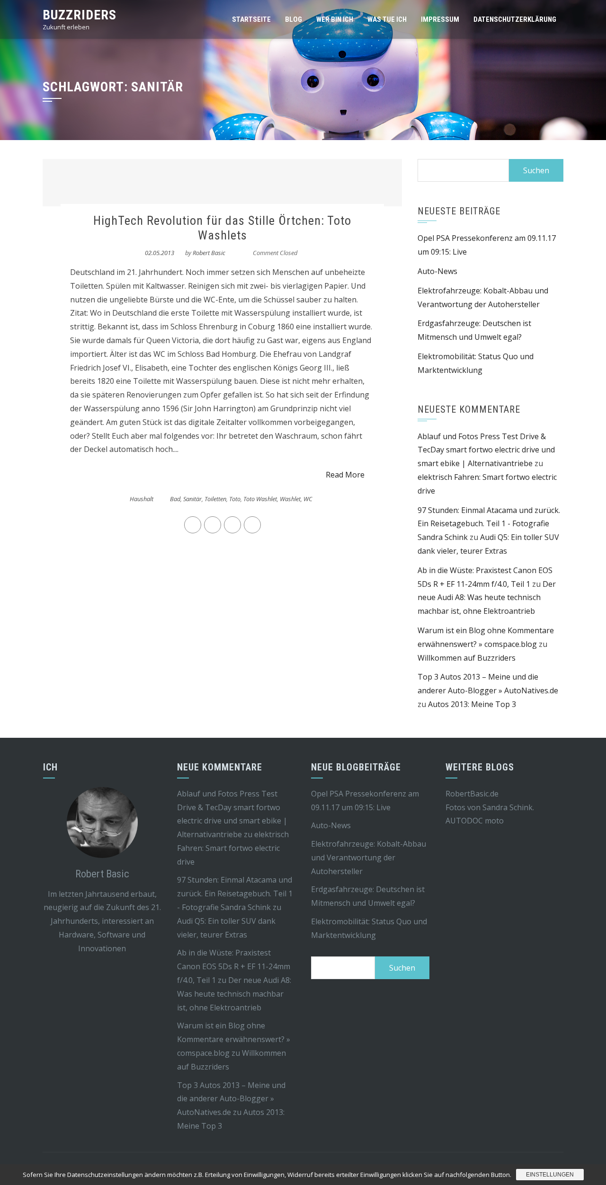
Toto (235, 499)
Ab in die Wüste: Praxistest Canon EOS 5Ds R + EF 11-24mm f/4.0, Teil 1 (233, 966)
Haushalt (141, 499)
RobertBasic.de (472, 793)
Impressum (440, 19)
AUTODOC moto (475, 820)
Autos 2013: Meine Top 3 (472, 704)
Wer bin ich (334, 19)
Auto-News (437, 271)
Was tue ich (387, 19)
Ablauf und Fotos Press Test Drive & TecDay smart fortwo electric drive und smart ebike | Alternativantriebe (486, 450)
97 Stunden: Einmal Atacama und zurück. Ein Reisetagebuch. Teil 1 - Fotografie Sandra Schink (489, 524)
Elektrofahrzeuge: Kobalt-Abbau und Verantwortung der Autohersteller (368, 857)
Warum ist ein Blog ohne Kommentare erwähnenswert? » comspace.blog (233, 1039)
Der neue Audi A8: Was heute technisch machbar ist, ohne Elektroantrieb (487, 598)
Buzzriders (79, 15)
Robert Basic (209, 252)
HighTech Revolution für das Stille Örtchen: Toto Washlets (222, 227)
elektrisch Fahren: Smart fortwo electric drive (233, 848)
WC (307, 499)
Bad (175, 499)
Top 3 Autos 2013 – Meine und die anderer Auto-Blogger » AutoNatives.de (231, 1099)
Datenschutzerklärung (514, 19)
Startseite (251, 19)
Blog (293, 19)
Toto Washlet (260, 499)
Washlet (290, 499)
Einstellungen (550, 1174)
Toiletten (215, 499)
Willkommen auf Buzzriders (467, 658)
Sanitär (192, 499)
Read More (345, 474)
